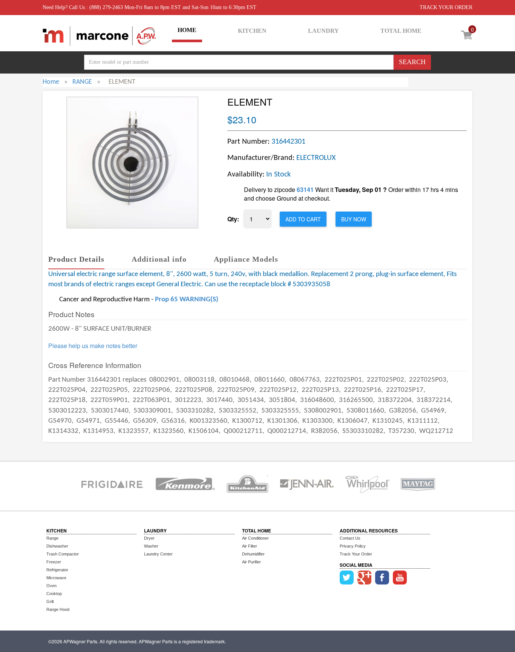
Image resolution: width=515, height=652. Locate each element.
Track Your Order (356, 554)
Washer (151, 546)
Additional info (159, 259)
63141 (305, 189)
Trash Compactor (62, 554)
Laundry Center (158, 554)
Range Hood (57, 609)
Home (51, 82)
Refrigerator (57, 570)
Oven (51, 585)
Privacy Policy (353, 546)
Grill (50, 601)
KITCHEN (252, 31)
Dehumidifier (253, 554)
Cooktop (54, 593)
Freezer (53, 562)
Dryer (149, 538)
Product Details (76, 259)
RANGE (82, 82)
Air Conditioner (255, 538)
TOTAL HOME (401, 31)
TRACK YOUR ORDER (446, 7)
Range (52, 538)
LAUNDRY (323, 31)
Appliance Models (246, 259)
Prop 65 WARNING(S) (186, 299)
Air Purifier (251, 562)
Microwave (56, 577)
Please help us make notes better (92, 346)
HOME (187, 30)
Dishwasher (57, 546)
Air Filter (249, 546)
